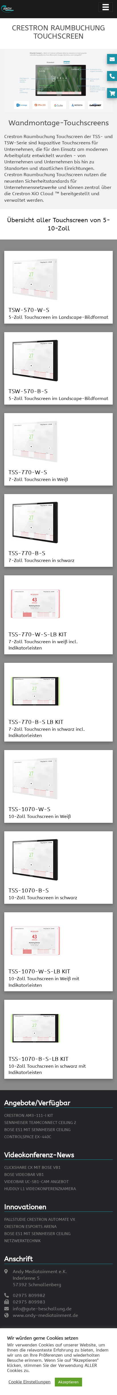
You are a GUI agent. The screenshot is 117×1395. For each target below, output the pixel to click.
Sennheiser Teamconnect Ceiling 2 (40, 1122)
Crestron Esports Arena (30, 1226)
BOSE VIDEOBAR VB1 (24, 1174)
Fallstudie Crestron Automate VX (39, 1219)
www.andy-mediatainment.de (45, 1315)
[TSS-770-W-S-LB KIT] (35, 603)
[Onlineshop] (112, 93)
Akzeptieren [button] (68, 1382)
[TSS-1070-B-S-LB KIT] (35, 1027)
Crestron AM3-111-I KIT (28, 1115)
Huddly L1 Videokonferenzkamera (40, 1188)
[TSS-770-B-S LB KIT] (35, 691)
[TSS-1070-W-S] (35, 778)
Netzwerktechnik (22, 1240)
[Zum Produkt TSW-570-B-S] (35, 360)
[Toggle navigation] (106, 7)
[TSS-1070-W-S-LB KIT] (35, 940)
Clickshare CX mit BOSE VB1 (32, 1167)
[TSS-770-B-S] (35, 522)
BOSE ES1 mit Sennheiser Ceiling (37, 1129)
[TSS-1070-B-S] (35, 859)
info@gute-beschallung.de (42, 1308)
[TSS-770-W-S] (35, 441)
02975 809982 (29, 1295)
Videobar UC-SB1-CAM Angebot (36, 1181)
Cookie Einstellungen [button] (30, 1382)
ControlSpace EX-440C (27, 1136)
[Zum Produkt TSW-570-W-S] (35, 279)
